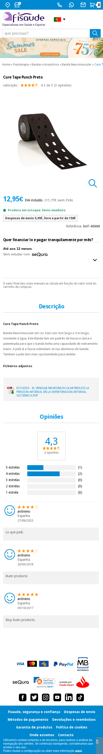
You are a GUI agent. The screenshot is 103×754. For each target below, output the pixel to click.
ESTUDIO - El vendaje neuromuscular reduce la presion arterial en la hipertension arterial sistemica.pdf (53, 391)
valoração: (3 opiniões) (37, 85)
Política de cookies (71, 727)
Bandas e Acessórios (45, 64)
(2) (80, 473)
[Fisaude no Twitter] (34, 697)
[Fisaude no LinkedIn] (69, 697)
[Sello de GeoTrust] (44, 682)
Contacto (66, 735)
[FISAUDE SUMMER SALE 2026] (51, 48)
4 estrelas (13, 473)
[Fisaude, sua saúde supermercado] (24, 19)
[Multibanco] (83, 664)
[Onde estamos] (8, 5)
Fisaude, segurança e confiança (34, 712)
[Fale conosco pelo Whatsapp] (72, 5)
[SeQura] (20, 682)
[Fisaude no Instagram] (46, 697)
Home (6, 64)
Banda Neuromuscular (77, 64)
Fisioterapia (21, 64)
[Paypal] (63, 664)
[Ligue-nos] (60, 5)
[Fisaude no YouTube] (57, 697)
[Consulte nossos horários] (18, 5)
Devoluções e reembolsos (74, 719)
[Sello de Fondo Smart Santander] (75, 682)
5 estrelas (13, 467)
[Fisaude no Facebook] (23, 697)
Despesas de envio (79, 712)
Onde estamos (41, 735)
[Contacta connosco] (83, 5)
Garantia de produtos (34, 727)
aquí (78, 751)
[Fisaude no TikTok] (80, 697)
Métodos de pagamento (28, 719)
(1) (80, 467)
